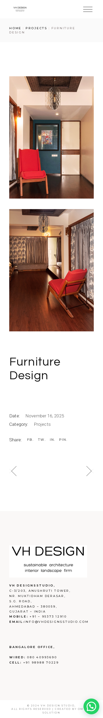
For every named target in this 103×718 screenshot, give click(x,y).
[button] (91, 706)
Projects (42, 424)
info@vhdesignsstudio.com (57, 622)
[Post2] (51, 137)
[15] (51, 270)
